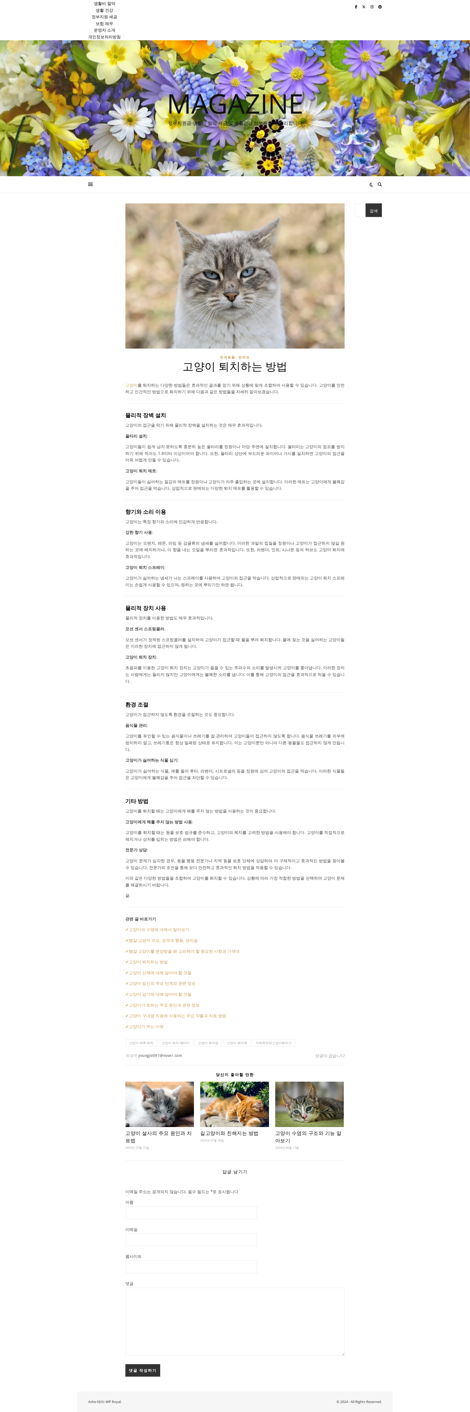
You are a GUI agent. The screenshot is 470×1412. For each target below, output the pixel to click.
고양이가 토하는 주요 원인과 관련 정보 (164, 1005)
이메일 (131, 1229)
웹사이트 (133, 1256)
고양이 (131, 385)
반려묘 (244, 357)
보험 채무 (104, 23)
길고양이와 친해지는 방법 (229, 1133)
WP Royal (113, 1401)
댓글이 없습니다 (330, 1055)
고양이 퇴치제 (237, 1043)
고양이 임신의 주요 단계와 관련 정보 (162, 983)
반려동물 (227, 357)
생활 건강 (104, 10)
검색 (374, 210)
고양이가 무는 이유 (146, 1026)
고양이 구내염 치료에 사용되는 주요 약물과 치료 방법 (177, 1015)
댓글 (129, 1283)
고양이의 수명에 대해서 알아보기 (159, 929)
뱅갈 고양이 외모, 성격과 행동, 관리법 (163, 940)
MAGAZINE (235, 103)
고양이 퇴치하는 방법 (148, 961)
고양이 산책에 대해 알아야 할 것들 (160, 972)
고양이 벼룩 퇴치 (141, 1043)
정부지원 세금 (104, 16)
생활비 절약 (104, 3)
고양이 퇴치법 (208, 1043)
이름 (129, 1202)
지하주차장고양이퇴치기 (274, 1043)
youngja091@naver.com (160, 1055)
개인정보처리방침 (104, 36)
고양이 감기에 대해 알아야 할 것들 (160, 994)
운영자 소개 (104, 30)
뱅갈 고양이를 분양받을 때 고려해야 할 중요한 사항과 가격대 (184, 951)
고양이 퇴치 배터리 (176, 1043)
